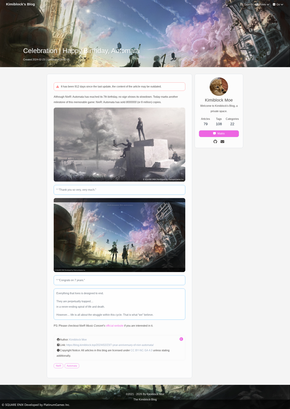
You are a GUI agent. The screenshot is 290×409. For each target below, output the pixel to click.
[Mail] (222, 142)
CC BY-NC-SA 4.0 (141, 350)
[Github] (215, 142)
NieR (58, 366)
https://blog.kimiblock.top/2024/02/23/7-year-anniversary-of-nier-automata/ (110, 345)
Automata (72, 366)
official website (115, 325)
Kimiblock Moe (78, 339)
